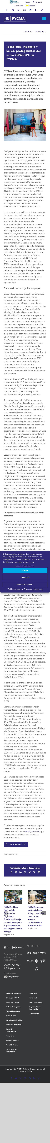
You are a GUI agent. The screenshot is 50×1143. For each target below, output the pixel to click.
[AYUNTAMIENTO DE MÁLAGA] (14, 2)
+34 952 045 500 (11, 965)
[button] (6, 913)
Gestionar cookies (25, 584)
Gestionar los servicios (24, 566)
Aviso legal (38, 589)
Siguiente (39, 31)
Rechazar (25, 577)
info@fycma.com (12, 968)
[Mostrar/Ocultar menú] (44, 18)
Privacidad (28, 589)
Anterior (29, 31)
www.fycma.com (31, 831)
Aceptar (25, 570)
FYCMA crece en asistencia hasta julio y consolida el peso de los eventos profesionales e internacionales (36, 916)
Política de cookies (15, 589)
